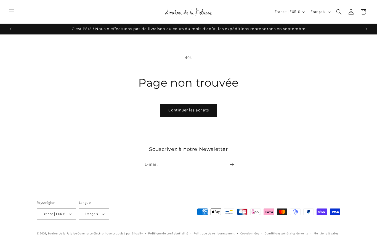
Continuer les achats (188, 110)
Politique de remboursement (214, 233)
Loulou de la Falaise (62, 233)
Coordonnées (249, 233)
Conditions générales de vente (286, 233)
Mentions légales (326, 233)
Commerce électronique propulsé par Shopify (110, 233)
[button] (12, 12)
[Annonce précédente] (11, 29)
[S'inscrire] (232, 164)
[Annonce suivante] (366, 29)
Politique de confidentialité (168, 233)
